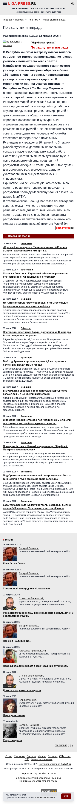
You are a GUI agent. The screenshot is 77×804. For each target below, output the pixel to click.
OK (66, 796)
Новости (19, 19)
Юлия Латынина (27, 700)
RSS (27, 759)
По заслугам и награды (54, 19)
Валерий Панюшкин (29, 725)
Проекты (31, 756)
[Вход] (73, 3)
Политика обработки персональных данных (38, 778)
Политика (33, 19)
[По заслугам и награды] (15, 43)
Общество (26, 328)
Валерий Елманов (28, 548)
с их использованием (45, 797)
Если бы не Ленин (14, 563)
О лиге (8, 756)
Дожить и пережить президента (22, 690)
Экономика (26, 243)
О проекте (26, 773)
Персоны (53, 756)
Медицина (26, 299)
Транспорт (26, 357)
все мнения (61, 745)
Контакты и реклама (42, 759)
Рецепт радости (12, 740)
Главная (7, 19)
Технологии (27, 270)
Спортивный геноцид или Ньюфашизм (26, 588)
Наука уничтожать (14, 715)
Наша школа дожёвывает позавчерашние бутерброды (35, 665)
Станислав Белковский (31, 598)
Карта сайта (40, 773)
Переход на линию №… (17, 640)
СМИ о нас (65, 756)
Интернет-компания (55, 764)
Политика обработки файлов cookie (38, 781)
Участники (19, 756)
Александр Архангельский (33, 650)
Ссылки (52, 773)
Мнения (9, 540)
